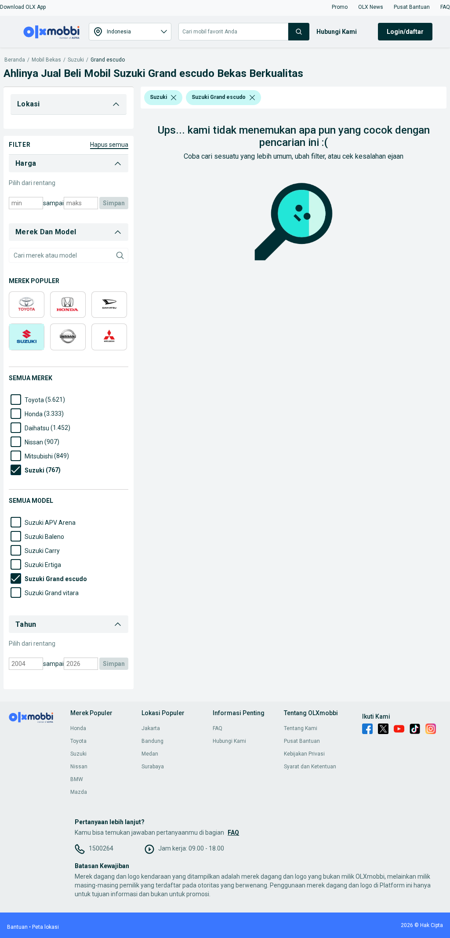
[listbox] (174, 98)
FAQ (217, 728)
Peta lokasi (45, 927)
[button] (23, 7)
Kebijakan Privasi (304, 754)
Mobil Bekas (46, 60)
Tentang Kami (300, 728)
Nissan (78, 766)
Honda (78, 728)
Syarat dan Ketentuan (310, 766)
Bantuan (17, 927)
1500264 (101, 848)
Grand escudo (108, 60)
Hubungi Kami (229, 741)
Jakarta (151, 728)
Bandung (152, 741)
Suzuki (76, 60)
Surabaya (153, 766)
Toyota (78, 741)
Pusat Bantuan (302, 741)
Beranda (14, 60)
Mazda (78, 792)
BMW (76, 779)
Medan (150, 754)
